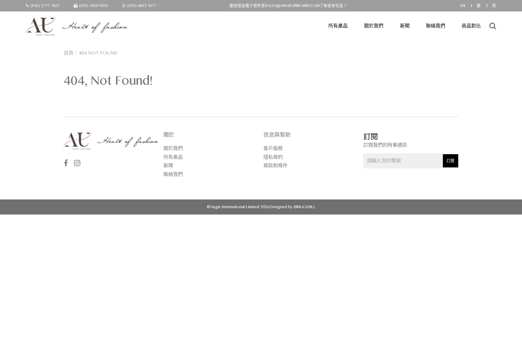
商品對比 (471, 25)
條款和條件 (275, 165)
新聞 (405, 25)
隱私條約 (273, 157)
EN (463, 5)
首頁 (68, 52)
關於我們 (373, 25)
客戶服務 (273, 148)
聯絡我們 (435, 25)
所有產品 (338, 25)
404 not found (98, 52)
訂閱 (450, 160)
